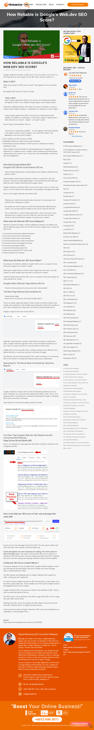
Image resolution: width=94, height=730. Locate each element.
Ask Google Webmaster (71, 156)
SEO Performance (69, 325)
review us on (74, 81)
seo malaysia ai (80, 434)
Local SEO (66, 229)
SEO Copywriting (69, 277)
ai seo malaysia (68, 380)
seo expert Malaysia (69, 428)
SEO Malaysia (68, 303)
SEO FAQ (66, 288)
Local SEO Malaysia (69, 408)
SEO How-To (67, 296)
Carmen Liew (73, 111)
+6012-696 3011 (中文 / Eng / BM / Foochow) (39, 689)
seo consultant (68, 270)
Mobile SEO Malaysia (70, 233)
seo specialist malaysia (71, 343)
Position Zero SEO (69, 237)
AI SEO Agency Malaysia (71, 146)
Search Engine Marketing (71, 240)
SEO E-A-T (66, 281)
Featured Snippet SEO (70, 181)
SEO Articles (67, 255)
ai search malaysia (81, 374)
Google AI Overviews (70, 200)
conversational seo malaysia (72, 391)
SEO (64, 248)
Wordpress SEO (68, 358)
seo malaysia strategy (70, 437)
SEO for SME (67, 292)
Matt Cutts (84, 411)
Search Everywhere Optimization (74, 244)
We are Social (85, 445)
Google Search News (70, 218)
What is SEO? (67, 354)
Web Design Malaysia (70, 351)
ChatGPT (66, 163)
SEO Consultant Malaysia (72, 273)
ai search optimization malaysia (73, 377)
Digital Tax (66, 174)
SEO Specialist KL (69, 340)
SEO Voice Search (69, 347)
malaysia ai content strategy (72, 411)
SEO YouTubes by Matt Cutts (72, 445)
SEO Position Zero (69, 329)
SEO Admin (27, 70)
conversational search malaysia (73, 388)
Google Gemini (68, 204)
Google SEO (67, 222)
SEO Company (68, 262)
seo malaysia (67, 307)
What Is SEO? (67, 448)
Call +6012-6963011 (77, 5)
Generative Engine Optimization (74, 185)
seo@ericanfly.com (30, 694)
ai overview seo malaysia (71, 368)
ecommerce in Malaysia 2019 (72, 394)
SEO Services (67, 336)
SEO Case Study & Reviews (72, 259)
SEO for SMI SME (68, 431)
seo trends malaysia (69, 442)
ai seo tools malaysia (80, 380)
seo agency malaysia (69, 419)
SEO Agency (67, 251)
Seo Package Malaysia (71, 321)
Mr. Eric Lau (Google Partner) (33, 684)
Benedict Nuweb (74, 128)
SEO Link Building (69, 299)
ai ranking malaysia (69, 374)
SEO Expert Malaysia (70, 285)
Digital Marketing (69, 167)
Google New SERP (69, 211)
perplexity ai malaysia (70, 414)
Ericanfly (84, 394)
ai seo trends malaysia (70, 382)
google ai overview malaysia (80, 402)
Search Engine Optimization (71, 417)
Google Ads (67, 193)
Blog (19, 70)
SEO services (81, 437)
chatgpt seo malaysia (70, 385)
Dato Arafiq (73, 85)
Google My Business (70, 207)
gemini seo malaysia (69, 397)
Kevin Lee (72, 93)
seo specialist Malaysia (70, 439)
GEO (64, 189)
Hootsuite (74, 405)
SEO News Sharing (69, 318)
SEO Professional (69, 332)
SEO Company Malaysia (71, 266)
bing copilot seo (83, 382)
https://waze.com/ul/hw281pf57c (75, 647)
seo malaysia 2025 (69, 434)
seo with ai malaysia (82, 442)
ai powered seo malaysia (71, 371)
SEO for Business (81, 428)
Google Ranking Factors (71, 215)
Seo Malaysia (67, 314)
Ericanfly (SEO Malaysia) (77, 73)
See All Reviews (77, 136)
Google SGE (67, 226)
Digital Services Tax (70, 170)
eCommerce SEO (69, 178)
